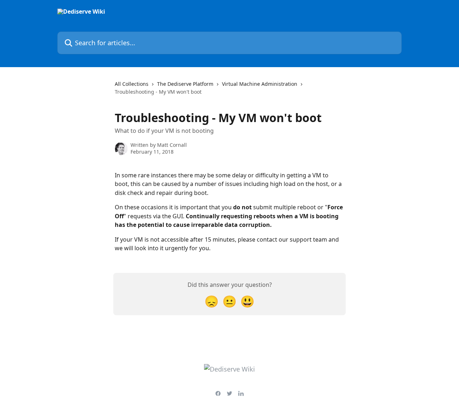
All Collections (131, 83)
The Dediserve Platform (185, 83)
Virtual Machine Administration (259, 83)
